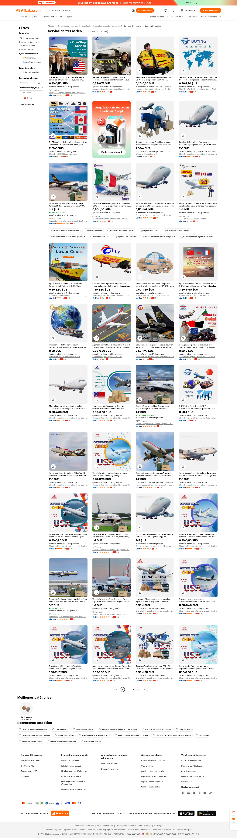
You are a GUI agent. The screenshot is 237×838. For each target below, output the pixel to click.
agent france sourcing (92, 741)
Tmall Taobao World (105, 825)
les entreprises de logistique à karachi (198, 237)
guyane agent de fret (66, 735)
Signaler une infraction (150, 787)
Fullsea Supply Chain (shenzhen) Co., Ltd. (196, 295)
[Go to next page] (149, 689)
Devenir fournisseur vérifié (192, 776)
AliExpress (79, 825)
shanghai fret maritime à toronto (158, 729)
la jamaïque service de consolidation (96, 735)
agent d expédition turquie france (63, 741)
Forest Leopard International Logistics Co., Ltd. (68, 221)
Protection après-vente (71, 776)
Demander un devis (109, 769)
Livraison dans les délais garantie (75, 771)
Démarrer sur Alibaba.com (192, 766)
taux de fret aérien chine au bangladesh (160, 237)
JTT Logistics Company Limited (192, 219)
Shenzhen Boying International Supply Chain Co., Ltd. (198, 89)
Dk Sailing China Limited (59, 295)
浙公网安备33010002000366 (163, 834)
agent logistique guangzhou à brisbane (133, 735)
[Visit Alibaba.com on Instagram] (199, 793)
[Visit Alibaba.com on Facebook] (183, 793)
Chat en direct (147, 766)
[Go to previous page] (116, 689)
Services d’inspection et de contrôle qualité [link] (142, 26)
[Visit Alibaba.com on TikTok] (210, 793)
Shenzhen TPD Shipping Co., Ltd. (63, 154)
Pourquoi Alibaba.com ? (31, 761)
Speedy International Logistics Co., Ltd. (152, 295)
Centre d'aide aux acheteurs (153, 761)
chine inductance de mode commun (36, 735)
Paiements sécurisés (70, 761)
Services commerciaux (68, 26)
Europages (158, 825)
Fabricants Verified (109, 764)
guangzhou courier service (32, 741)
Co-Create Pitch (28, 766)
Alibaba (51, 26)
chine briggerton (61, 729)
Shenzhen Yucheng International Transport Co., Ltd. (198, 154)
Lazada (119, 825)
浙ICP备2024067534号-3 (188, 834)
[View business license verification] (143, 834)
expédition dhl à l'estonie (127, 237)
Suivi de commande (189, 771)
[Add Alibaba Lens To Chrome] (60, 813)
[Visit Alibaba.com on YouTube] (205, 793)
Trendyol (147, 825)
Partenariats (186, 781)
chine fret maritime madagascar (34, 729)
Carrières (25, 776)
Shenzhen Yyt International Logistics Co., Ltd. (155, 356)
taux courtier (204, 735)
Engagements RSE (29, 771)
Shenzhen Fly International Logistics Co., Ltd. (111, 295)
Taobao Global (130, 825)
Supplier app (108, 813)
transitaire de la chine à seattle (122, 231)
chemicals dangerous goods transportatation (173, 735)
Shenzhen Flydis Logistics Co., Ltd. (107, 356)
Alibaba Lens (33, 813)
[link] (233, 811)
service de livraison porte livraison (66, 231)
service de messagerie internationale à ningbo (119, 729)
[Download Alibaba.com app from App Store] (186, 813)
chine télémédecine (94, 231)
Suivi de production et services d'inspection (74, 782)
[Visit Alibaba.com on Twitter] (194, 793)
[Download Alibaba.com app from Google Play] (206, 813)
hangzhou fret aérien (150, 231)
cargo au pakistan (186, 729)
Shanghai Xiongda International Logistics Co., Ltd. (68, 93)
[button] (133, 10)
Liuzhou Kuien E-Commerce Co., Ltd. (64, 356)
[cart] (174, 11)
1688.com (90, 825)
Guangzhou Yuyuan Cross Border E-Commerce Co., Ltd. (198, 356)
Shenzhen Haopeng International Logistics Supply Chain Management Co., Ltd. (111, 219)
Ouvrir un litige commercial (152, 771)
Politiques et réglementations (73, 789)
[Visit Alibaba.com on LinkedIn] (188, 793)
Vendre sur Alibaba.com (191, 761)
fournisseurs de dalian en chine (179, 231)
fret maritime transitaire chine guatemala (69, 237)
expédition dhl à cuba (101, 237)
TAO (140, 825)
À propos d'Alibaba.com (31, 755)
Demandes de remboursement (154, 776)
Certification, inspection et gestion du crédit (101, 26)
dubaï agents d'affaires (85, 729)
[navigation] (31, 358)
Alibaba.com (169, 813)
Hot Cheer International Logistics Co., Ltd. (153, 89)
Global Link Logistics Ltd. (146, 154)
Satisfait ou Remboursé (71, 766)
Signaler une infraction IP (152, 781)
